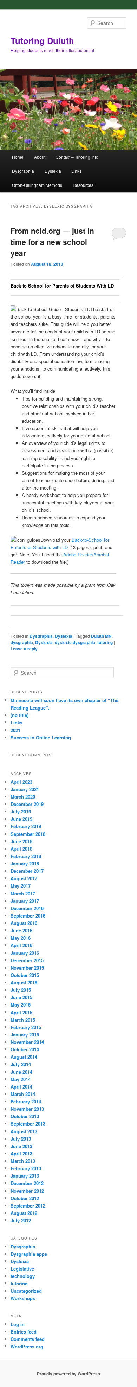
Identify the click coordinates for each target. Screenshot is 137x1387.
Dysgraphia (23, 171)
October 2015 (25, 975)
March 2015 (23, 1019)
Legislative (22, 1268)
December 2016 (27, 908)
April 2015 (21, 1012)
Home (18, 157)
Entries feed (24, 1331)
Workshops (23, 1298)
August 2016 (24, 923)
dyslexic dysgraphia (75, 642)
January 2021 (25, 789)
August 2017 (24, 878)
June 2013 (21, 1146)
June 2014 (21, 1071)
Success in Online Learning (41, 737)
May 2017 (21, 885)
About (39, 157)
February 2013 (26, 1168)
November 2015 (27, 967)
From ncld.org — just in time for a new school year (52, 241)
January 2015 (25, 1034)
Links (76, 171)
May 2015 (21, 1004)
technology (23, 1276)
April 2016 (21, 945)
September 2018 (28, 834)
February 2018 (26, 856)
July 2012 (21, 1220)
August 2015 (24, 982)
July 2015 (21, 989)
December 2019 (27, 804)
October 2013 (25, 1116)
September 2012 (28, 1205)
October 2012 (25, 1198)
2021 (15, 730)
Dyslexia (53, 171)
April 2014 (21, 1086)
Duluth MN (101, 636)
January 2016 (25, 953)
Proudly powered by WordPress (68, 1373)
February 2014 (26, 1101)
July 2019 (21, 811)
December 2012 (27, 1183)
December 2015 (27, 960)
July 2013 (21, 1138)
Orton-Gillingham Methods (37, 185)
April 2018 (21, 848)
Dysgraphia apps (29, 1253)
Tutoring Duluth (42, 40)
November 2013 (27, 1108)
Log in (18, 1324)
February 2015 (26, 1027)
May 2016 (21, 937)
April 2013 (21, 1153)
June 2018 (21, 841)
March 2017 (23, 893)
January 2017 (25, 900)
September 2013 (28, 1123)
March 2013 (23, 1161)
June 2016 (21, 930)
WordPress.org (27, 1346)
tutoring (105, 642)
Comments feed (28, 1339)
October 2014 (25, 1049)
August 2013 (24, 1131)
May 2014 (21, 1079)
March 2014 (23, 1094)
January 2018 (25, 863)
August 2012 (24, 1213)
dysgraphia (22, 642)
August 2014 (24, 1056)
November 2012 (27, 1190)
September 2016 (28, 915)
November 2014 (27, 1042)
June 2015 (21, 997)
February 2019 (26, 826)
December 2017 (27, 871)
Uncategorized (26, 1290)
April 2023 (21, 781)
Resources (83, 185)
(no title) (19, 715)
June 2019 (21, 818)
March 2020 (23, 796)
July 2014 (21, 1064)
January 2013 (25, 1175)
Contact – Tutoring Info (77, 157)
